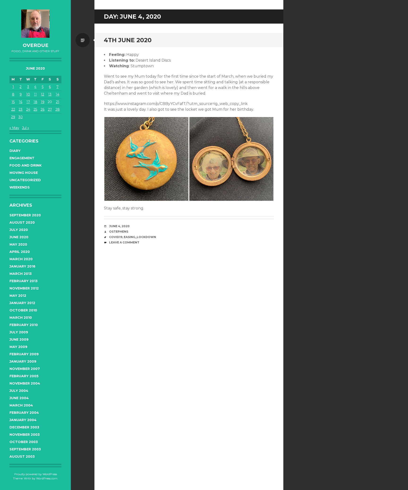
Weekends (19, 187)
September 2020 (25, 215)
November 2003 (24, 434)
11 (35, 94)
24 (28, 109)
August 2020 (22, 222)
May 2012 (17, 295)
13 (49, 94)
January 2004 (23, 420)
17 (28, 102)
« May (14, 128)
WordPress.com (46, 478)
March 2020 (21, 259)
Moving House (23, 173)
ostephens (118, 231)
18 (35, 102)
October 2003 (23, 442)
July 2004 (18, 391)
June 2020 (18, 237)
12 (42, 94)
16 (20, 102)
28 (57, 109)
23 (20, 109)
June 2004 (19, 398)
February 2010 (23, 325)
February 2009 (24, 354)
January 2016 (22, 266)
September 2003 (25, 449)
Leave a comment (124, 242)
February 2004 (24, 412)
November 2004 (24, 383)
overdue (35, 45)
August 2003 (22, 456)
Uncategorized (25, 180)
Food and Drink (25, 165)
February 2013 (23, 281)
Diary (15, 151)
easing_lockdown (140, 237)
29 (13, 117)
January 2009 (22, 361)
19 (42, 102)
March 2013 (20, 274)
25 (35, 109)
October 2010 (23, 310)
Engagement (21, 158)
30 (20, 117)
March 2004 (21, 405)
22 (13, 109)
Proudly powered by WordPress (35, 474)
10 (28, 94)
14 (57, 94)
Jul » (25, 128)
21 (57, 102)
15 (13, 102)
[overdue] (35, 23)
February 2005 (23, 376)
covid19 (115, 237)
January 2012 (22, 303)
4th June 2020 (128, 40)
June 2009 (19, 339)
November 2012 (24, 288)
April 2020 (19, 252)
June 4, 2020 (119, 226)
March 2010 (20, 317)
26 (42, 109)
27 (50, 109)
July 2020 (18, 230)
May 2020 (18, 244)
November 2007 (24, 369)
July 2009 (18, 332)
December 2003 (24, 427)
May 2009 (18, 347)
